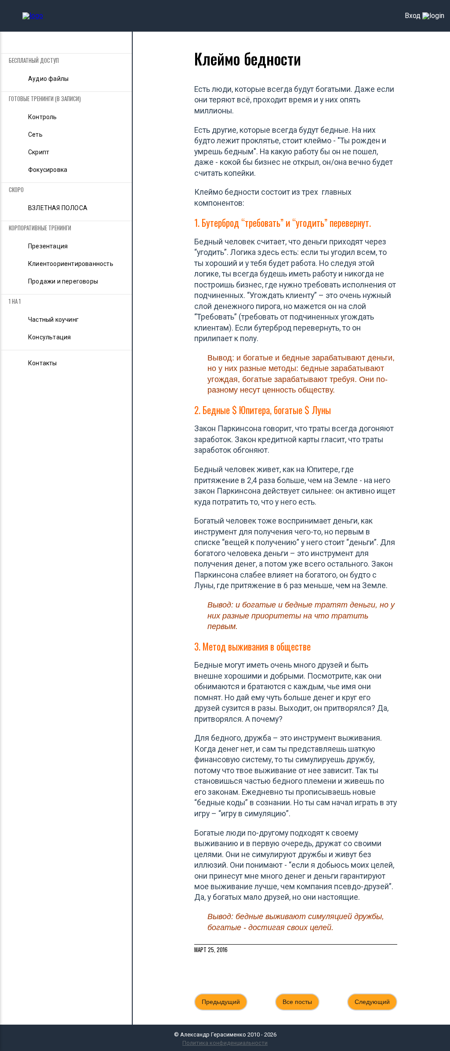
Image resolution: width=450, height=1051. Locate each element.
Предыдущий (221, 1001)
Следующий (372, 1001)
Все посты (297, 1001)
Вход (413, 15)
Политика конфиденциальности (225, 1043)
